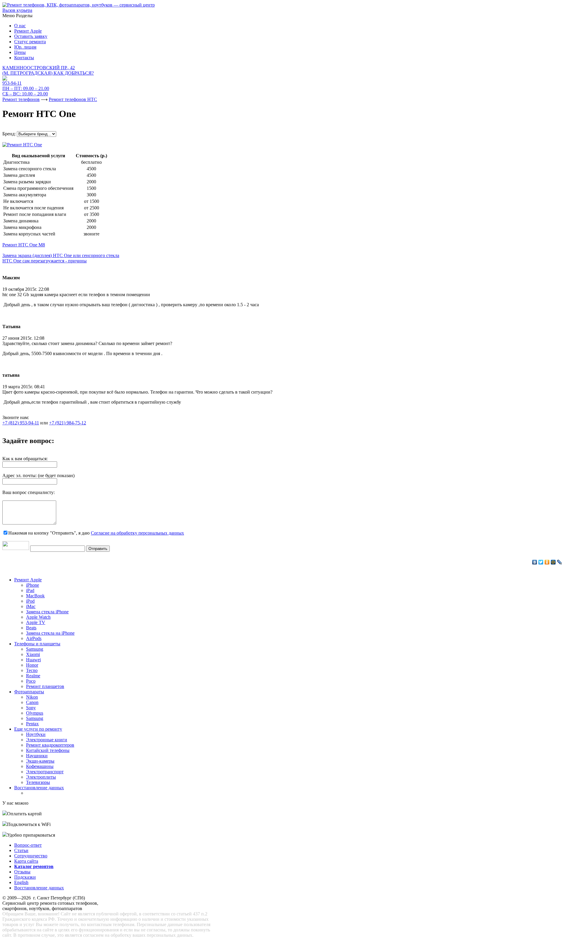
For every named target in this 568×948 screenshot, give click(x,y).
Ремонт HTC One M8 (23, 244)
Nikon (32, 697)
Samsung (34, 649)
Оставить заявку (30, 36)
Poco (31, 681)
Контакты (24, 57)
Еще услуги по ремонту (38, 729)
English (21, 882)
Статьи (21, 850)
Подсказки (25, 877)
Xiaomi (33, 654)
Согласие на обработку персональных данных (137, 532)
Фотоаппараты (29, 691)
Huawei (33, 659)
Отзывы (22, 871)
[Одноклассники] (547, 562)
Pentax (32, 723)
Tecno (32, 670)
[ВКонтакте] (535, 562)
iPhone (32, 585)
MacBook (35, 595)
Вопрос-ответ (28, 845)
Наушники (37, 755)
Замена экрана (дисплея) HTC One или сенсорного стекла (60, 255)
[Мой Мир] (553, 562)
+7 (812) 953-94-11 (20, 422)
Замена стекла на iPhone (50, 633)
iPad (30, 590)
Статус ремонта (30, 41)
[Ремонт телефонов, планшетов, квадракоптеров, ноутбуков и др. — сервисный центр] (78, 4)
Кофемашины (40, 766)
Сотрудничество (30, 855)
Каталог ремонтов (34, 866)
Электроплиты (41, 776)
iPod (30, 601)
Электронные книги (46, 739)
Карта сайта (26, 861)
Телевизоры (38, 782)
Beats (31, 627)
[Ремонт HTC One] (22, 143)
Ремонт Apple (28, 30)
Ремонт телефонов (21, 99)
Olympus (34, 713)
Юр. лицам (25, 46)
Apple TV (35, 622)
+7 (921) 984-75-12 (67, 422)
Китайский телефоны (48, 750)
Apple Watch (38, 617)
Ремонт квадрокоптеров (50, 745)
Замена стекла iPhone (47, 611)
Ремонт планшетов (45, 686)
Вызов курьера (17, 10)
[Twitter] (541, 562)
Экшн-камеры (40, 760)
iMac (31, 606)
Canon (32, 702)
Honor (32, 665)
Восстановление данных (39, 787)
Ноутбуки (36, 734)
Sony (31, 707)
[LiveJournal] (559, 562)
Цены (20, 52)
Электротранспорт (45, 771)
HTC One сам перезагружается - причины (44, 260)
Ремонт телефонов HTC (73, 99)
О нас (20, 25)
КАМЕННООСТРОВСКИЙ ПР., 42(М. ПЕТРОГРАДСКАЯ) (48, 70)
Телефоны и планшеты (37, 643)
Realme (33, 675)
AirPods (33, 638)
